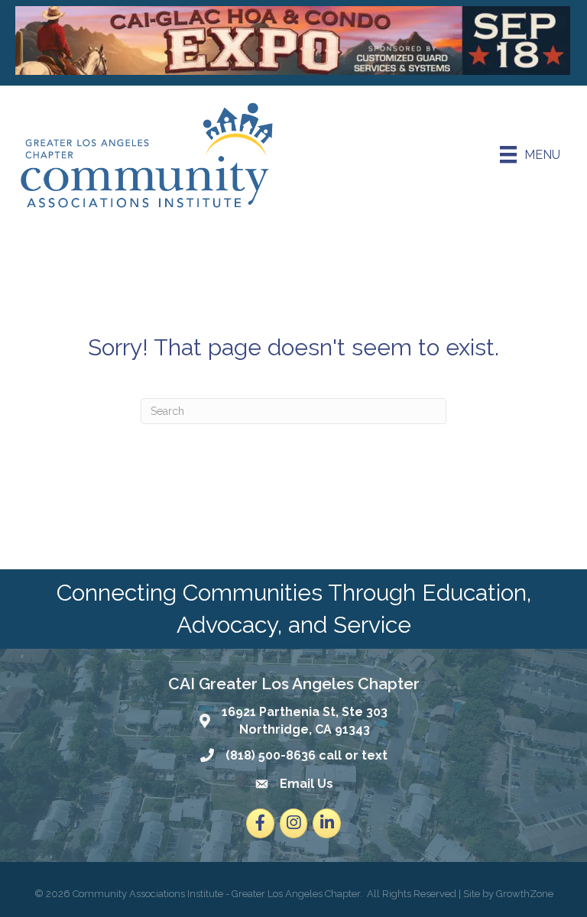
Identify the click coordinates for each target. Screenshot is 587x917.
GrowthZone (524, 893)
